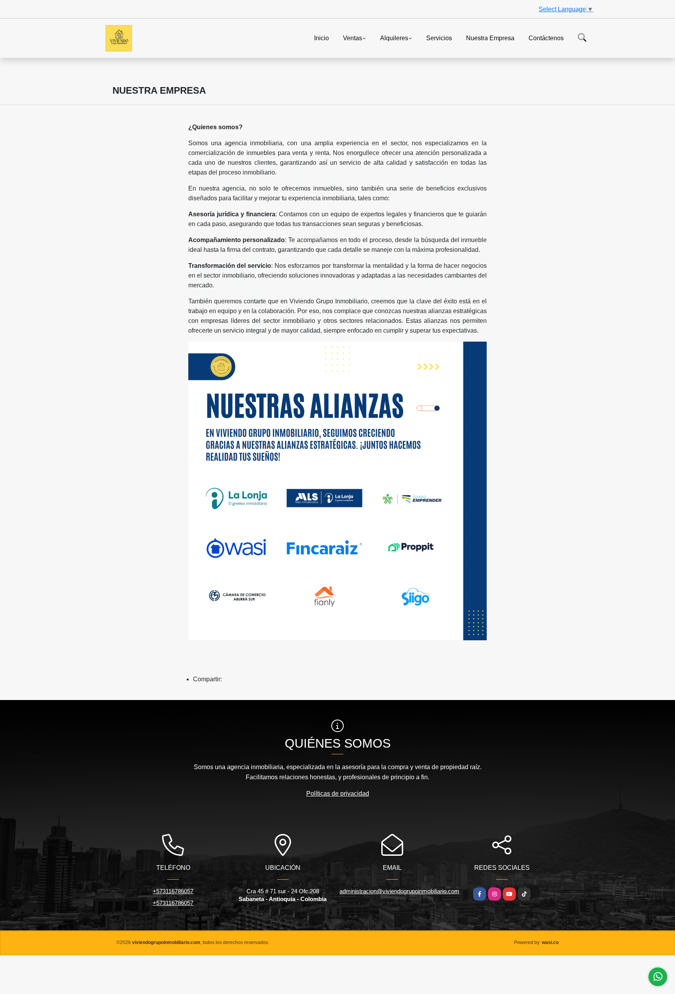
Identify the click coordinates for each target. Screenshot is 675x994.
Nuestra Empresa (490, 37)
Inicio (321, 37)
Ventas (352, 37)
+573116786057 (173, 891)
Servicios (439, 37)
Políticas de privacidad (337, 793)
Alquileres (394, 37)
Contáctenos (546, 37)
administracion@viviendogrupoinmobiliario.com (399, 891)
